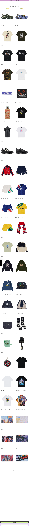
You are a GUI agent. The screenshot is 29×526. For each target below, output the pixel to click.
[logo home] (14, 2)
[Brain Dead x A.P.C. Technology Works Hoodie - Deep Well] (7, 266)
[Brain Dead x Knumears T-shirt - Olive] (21, 35)
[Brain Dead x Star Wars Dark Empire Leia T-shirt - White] (7, 400)
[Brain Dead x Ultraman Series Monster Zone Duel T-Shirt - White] (21, 131)
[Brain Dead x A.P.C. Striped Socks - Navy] (21, 323)
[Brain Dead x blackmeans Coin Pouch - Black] (7, 362)
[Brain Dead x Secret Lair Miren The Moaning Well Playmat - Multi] (7, 438)
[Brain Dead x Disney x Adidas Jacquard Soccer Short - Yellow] (7, 227)
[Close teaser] (1, 259)
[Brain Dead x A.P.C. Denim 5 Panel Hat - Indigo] (21, 285)
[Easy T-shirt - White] (7, 381)
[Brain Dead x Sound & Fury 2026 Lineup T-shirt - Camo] (7, 74)
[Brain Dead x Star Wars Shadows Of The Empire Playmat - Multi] (7, 419)
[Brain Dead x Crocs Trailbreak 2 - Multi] (7, 16)
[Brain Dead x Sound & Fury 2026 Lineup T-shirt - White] (21, 74)
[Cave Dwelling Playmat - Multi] (21, 419)
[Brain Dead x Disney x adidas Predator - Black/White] (7, 150)
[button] (1, 263)
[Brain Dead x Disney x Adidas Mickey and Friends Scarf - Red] (21, 227)
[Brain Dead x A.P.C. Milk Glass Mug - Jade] (7, 342)
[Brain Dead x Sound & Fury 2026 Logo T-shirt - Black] (21, 54)
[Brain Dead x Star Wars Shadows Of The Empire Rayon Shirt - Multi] (21, 400)
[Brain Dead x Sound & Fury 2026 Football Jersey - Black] (7, 54)
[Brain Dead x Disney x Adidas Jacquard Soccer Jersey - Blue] (21, 189)
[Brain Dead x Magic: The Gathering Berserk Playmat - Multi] (7, 458)
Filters (14, 522)
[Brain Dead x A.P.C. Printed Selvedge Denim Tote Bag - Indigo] (7, 323)
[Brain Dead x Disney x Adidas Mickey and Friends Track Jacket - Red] (7, 170)
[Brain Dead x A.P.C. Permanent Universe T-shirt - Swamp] (7, 246)
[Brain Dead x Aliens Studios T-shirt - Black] (21, 112)
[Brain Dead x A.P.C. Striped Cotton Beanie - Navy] (21, 304)
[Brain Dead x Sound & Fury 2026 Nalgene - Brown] (7, 112)
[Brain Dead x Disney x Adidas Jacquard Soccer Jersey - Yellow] (21, 208)
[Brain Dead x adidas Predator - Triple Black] (21, 150)
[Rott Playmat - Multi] (21, 458)
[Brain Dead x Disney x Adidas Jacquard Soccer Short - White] (7, 189)
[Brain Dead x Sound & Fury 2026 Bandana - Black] (21, 93)
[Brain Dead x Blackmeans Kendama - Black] (21, 342)
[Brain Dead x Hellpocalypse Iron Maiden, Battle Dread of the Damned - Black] (7, 131)
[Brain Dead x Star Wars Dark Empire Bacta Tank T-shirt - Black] (21, 381)
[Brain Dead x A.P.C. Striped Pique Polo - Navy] (21, 246)
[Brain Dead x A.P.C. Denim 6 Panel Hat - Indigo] (7, 304)
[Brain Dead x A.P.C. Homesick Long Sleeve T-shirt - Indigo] (7, 285)
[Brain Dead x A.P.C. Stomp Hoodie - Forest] (21, 266)
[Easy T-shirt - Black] (21, 362)
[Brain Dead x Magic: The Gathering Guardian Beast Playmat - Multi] (21, 438)
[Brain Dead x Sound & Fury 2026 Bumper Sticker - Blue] (7, 93)
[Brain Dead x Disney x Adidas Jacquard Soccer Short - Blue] (7, 208)
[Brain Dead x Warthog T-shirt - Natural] (7, 35)
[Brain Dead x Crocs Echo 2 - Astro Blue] (21, 16)
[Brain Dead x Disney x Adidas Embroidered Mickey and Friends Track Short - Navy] (21, 170)
